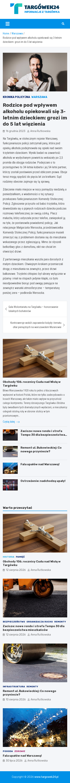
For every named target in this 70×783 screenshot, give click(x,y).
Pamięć (20, 557)
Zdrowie (19, 751)
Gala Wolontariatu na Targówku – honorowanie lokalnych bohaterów (33, 309)
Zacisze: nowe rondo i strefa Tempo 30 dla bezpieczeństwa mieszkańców (43, 434)
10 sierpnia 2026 (16, 699)
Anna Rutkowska (40, 131)
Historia (8, 557)
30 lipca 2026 (14, 760)
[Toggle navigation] (7, 24)
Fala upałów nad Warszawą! (40, 464)
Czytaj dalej (9, 421)
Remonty (60, 621)
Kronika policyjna (16, 97)
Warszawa (39, 97)
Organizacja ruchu (40, 621)
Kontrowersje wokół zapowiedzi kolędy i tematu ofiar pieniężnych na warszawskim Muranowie (35, 324)
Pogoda (8, 751)
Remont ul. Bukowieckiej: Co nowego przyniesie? (41, 449)
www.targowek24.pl (46, 777)
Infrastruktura (14, 686)
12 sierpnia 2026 (16, 570)
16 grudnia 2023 (15, 131)
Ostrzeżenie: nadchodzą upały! (43, 481)
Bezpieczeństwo (14, 621)
